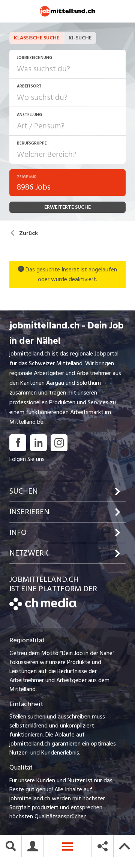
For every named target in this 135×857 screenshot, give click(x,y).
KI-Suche (80, 37)
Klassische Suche (36, 37)
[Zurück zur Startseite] (42, 608)
